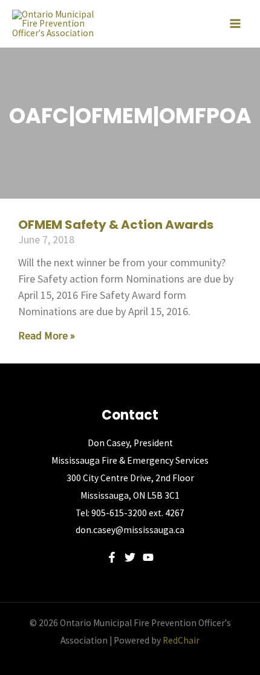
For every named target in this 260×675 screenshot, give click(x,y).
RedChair (181, 640)
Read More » (46, 335)
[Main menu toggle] (235, 23)
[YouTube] (148, 557)
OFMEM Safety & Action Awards (115, 224)
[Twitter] (130, 557)
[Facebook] (111, 557)
